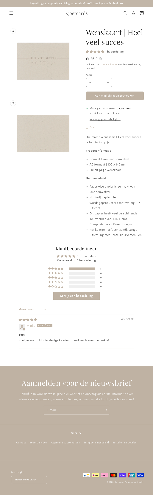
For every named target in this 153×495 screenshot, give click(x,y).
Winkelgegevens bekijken (105, 119)
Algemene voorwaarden (65, 442)
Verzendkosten (110, 64)
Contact (21, 442)
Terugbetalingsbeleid (96, 442)
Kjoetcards (119, 482)
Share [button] (93, 127)
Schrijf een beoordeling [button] (76, 296)
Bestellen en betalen (125, 442)
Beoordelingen (38, 442)
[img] (28, 320)
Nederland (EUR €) (25, 479)
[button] (11, 13)
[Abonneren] (106, 410)
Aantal (89, 75)
